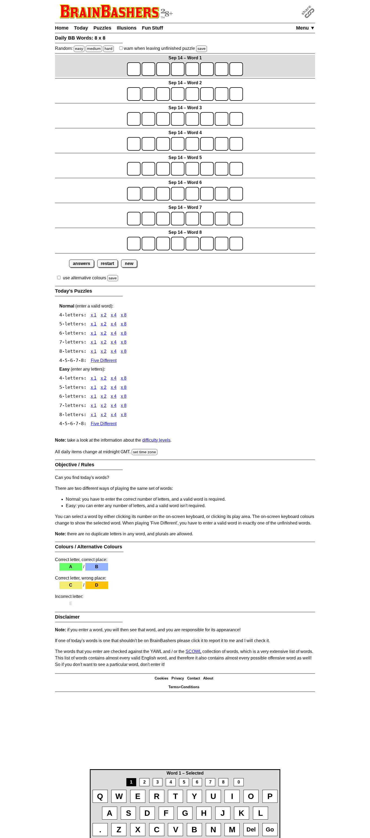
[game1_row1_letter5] (192, 69)
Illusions (127, 28)
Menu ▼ (305, 28)
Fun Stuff (152, 28)
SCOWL (193, 651)
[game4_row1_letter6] (207, 144)
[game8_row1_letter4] (177, 243)
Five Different (103, 360)
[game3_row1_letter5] (192, 119)
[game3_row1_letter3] (163, 119)
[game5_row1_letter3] (163, 169)
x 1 (93, 315)
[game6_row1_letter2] (148, 193)
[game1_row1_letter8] (236, 69)
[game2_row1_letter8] (236, 94)
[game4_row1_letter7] (221, 144)
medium (94, 48)
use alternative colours (84, 278)
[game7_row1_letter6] (207, 218)
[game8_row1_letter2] (148, 243)
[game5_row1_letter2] (148, 169)
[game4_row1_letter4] (177, 144)
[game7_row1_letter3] (163, 218)
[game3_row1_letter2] (148, 119)
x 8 (123, 315)
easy (79, 48)
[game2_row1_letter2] (148, 94)
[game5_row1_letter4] (177, 169)
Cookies (161, 678)
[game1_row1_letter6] (207, 69)
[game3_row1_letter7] (221, 119)
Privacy (177, 678)
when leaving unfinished (164, 48)
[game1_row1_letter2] (148, 69)
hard (108, 48)
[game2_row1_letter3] (163, 94)
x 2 (103, 315)
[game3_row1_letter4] (177, 119)
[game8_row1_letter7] (221, 243)
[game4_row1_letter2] (148, 144)
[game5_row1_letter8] (236, 169)
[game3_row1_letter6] (207, 119)
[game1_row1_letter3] (163, 69)
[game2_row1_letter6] (207, 94)
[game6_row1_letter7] (221, 193)
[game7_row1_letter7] (221, 218)
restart (107, 263)
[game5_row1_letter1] (134, 169)
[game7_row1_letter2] (148, 218)
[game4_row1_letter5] (192, 144)
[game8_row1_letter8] (236, 243)
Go (270, 829)
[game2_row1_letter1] (134, 94)
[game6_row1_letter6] (207, 193)
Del (251, 829)
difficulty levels (156, 440)
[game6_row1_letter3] (163, 193)
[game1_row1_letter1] (134, 69)
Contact (193, 678)
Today (81, 28)
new (129, 263)
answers (81, 263)
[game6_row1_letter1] (134, 193)
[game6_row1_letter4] (177, 193)
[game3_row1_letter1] (134, 119)
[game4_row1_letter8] (236, 144)
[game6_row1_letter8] (236, 193)
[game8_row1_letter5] (192, 243)
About (208, 678)
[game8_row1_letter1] (134, 243)
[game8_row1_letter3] (163, 243)
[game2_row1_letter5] (192, 94)
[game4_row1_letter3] (163, 144)
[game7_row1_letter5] (192, 218)
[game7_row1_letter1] (134, 218)
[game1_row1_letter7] (221, 69)
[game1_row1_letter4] (177, 69)
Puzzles (102, 28)
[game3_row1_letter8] (236, 119)
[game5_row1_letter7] (221, 169)
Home (62, 28)
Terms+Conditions (183, 687)
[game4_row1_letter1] (134, 144)
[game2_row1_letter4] (177, 94)
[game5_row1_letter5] (192, 169)
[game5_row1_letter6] (207, 169)
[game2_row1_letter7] (221, 94)
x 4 (113, 315)
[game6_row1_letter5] (192, 193)
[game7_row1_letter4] (177, 218)
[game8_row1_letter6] (207, 243)
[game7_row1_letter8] (236, 218)
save (201, 48)
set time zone (144, 452)
